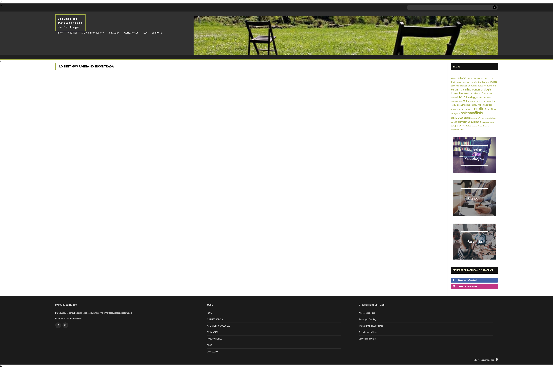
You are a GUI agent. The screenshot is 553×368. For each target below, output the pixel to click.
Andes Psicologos (367, 313)
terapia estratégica (461, 125)
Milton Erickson (485, 105)
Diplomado (465, 82)
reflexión (474, 118)
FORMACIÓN (113, 33)
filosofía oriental (472, 93)
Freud (461, 97)
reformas (481, 118)
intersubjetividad (485, 98)
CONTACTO (157, 33)
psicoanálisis (472, 113)
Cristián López (456, 82)
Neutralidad (466, 109)
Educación (485, 82)
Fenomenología (481, 89)
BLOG (145, 33)
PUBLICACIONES (131, 33)
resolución (488, 118)
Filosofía (457, 93)
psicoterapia (461, 117)
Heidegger (472, 97)
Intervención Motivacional (463, 101)
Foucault (454, 98)
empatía (493, 82)
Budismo (461, 78)
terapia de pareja (488, 122)
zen (462, 129)
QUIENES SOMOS (215, 319)
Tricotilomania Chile (368, 332)
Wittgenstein (455, 130)
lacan (459, 105)
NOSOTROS (72, 33)
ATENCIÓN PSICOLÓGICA (93, 33)
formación (487, 93)
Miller (475, 105)
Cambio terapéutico (473, 78)
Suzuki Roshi (474, 121)
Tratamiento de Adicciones (371, 326)
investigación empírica (483, 101)
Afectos (453, 78)
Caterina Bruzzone (487, 78)
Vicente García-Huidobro (480, 126)
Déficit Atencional (475, 82)
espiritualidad (461, 89)
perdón (457, 114)
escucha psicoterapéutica (482, 85)
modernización (456, 109)
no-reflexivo (481, 108)
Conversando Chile (367, 339)
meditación (467, 105)
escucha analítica (459, 86)
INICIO (60, 33)
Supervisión (461, 122)
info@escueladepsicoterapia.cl (118, 313)
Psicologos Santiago (368, 319)
